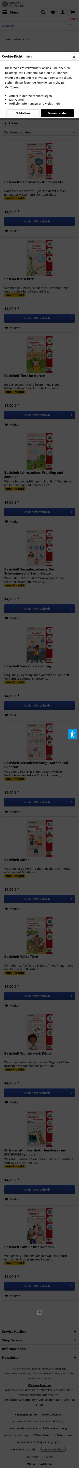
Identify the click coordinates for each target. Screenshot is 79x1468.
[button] (72, 734)
